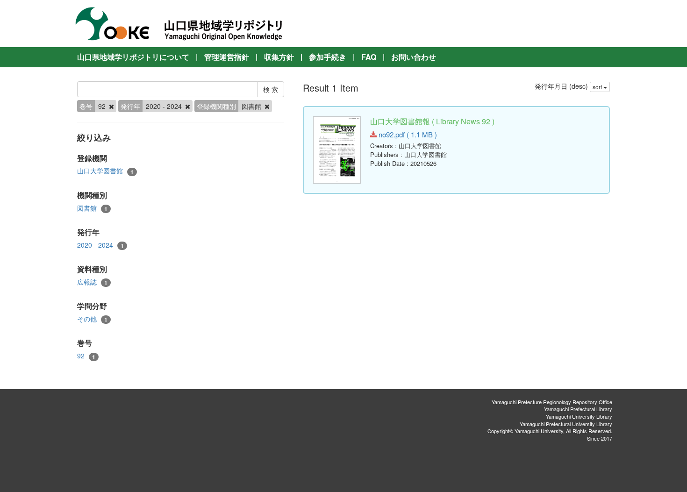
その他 (92, 319)
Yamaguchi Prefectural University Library (566, 424)
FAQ (368, 56)
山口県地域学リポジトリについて (133, 56)
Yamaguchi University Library (579, 416)
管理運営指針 (226, 56)
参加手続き (327, 56)
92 (86, 356)
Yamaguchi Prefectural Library (578, 409)
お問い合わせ (413, 56)
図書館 (92, 208)
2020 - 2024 (100, 245)
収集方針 (279, 56)
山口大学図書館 (105, 171)
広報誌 (92, 282)
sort (598, 87)
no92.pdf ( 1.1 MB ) (407, 134)
